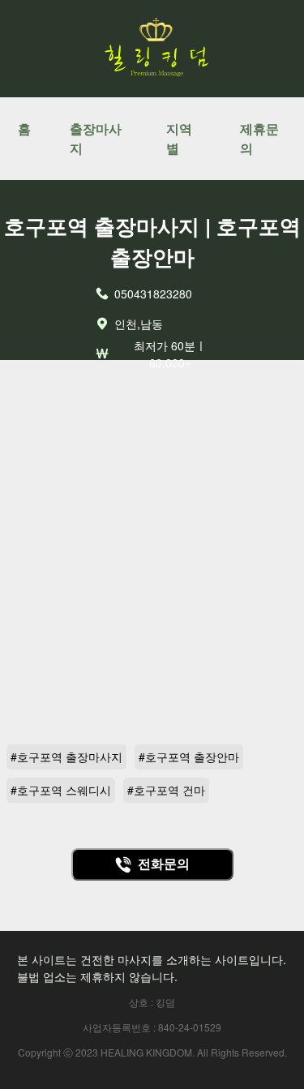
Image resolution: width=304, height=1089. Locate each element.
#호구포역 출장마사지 (66, 756)
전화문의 (164, 864)
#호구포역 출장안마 (189, 756)
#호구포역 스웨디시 (61, 790)
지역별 (179, 138)
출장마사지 (96, 138)
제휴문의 (259, 138)
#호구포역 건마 (166, 790)
